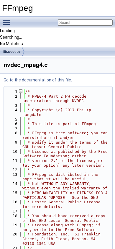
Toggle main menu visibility (7, 22)
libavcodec (11, 51)
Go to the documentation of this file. (38, 80)
